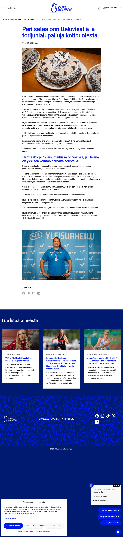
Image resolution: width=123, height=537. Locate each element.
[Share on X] (28, 293)
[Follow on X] (113, 416)
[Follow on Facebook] (97, 416)
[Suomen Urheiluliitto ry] (61, 8)
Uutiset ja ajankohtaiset (18, 19)
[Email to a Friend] (33, 293)
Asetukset (55, 526)
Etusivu (4, 19)
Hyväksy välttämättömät (35, 526)
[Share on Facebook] (23, 293)
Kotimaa (33, 19)
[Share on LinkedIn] (38, 293)
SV (115, 8)
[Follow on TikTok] (108, 416)
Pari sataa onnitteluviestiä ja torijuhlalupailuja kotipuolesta (60, 19)
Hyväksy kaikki (13, 526)
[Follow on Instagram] (102, 416)
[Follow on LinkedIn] (97, 422)
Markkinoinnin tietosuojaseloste (39, 531)
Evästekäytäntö (23, 531)
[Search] (119, 8)
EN (112, 8)
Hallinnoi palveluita (11, 518)
